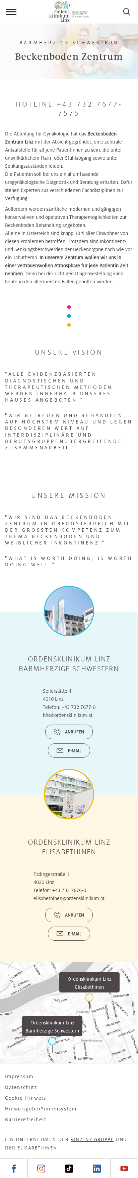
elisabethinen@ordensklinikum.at (69, 898)
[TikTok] (69, 1168)
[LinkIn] (97, 1168)
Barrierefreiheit (26, 1119)
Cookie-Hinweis (25, 1098)
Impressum (19, 1076)
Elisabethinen (37, 1148)
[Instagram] (41, 1168)
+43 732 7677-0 (78, 707)
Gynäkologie (57, 134)
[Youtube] (124, 1168)
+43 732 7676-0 (69, 890)
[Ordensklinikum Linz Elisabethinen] (89, 1001)
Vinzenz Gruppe (92, 1139)
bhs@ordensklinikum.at (67, 715)
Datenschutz (21, 1087)
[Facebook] (13, 1168)
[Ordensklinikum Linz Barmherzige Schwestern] (52, 1045)
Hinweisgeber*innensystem (41, 1109)
